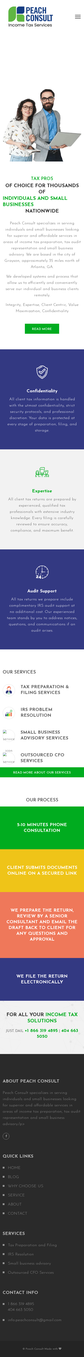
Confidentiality (42, 391)
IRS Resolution (21, 1255)
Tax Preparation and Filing (32, 1245)
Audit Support (42, 591)
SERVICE (16, 1195)
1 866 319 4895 (21, 1304)
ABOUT (15, 1205)
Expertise (42, 491)
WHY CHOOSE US (25, 1186)
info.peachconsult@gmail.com (35, 1320)
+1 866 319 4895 (41, 1031)
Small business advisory (29, 1264)
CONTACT (17, 1214)
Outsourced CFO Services (31, 1273)
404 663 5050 (20, 1310)
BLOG (13, 1177)
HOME (14, 1168)
